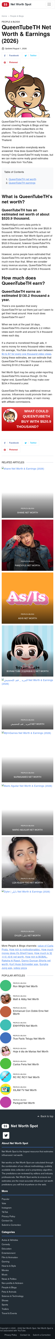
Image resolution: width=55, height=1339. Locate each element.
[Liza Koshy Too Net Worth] (27, 862)
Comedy (6, 1244)
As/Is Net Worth (27, 618)
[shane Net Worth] (27, 492)
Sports (5, 1304)
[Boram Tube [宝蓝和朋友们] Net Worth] (27, 651)
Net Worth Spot (20, 4)
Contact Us (7, 1220)
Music (4, 1274)
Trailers (5, 1308)
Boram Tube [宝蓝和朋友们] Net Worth (28, 671)
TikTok (5, 1211)
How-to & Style (9, 1265)
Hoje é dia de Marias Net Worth (30, 1051)
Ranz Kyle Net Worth (27, 565)
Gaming (5, 1261)
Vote (4, 1203)
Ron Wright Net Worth (25, 986)
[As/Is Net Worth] (27, 598)
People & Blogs (17, 16)
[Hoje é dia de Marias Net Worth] (5, 1050)
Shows (5, 1300)
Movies (5, 1270)
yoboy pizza (20, 968)
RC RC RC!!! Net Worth (26, 1077)
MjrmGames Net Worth (27, 777)
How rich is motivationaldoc (24, 949)
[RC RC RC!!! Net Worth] (5, 1076)
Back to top (46, 1116)
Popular (5, 1198)
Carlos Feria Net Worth (26, 1064)
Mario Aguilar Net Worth (27, 829)
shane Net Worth (27, 512)
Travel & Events (9, 1313)
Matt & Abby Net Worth (26, 999)
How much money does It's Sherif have (27, 951)
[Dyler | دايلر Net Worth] (27, 915)
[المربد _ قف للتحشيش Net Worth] (27, 703)
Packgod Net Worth (24, 1103)
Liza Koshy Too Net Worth (27, 882)
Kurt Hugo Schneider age (23, 964)
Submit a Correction (11, 1224)
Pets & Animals (9, 1291)
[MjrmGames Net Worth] (27, 756)
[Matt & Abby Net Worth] (5, 998)
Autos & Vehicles (10, 1239)
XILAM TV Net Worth (25, 1090)
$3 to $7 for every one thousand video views (26, 354)
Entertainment (8, 1252)
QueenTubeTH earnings (22, 182)
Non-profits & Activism (12, 1282)
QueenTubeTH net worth (22, 179)
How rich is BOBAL (36, 956)
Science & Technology (13, 1295)
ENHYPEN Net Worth (25, 1025)
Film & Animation (10, 1257)
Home (4, 16)
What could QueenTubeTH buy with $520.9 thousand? (33, 419)
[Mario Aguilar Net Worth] (27, 809)
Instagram (7, 1207)
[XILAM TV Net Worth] (5, 1089)
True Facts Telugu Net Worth (29, 1038)
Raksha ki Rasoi (11, 960)
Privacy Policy (8, 1216)
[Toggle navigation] (49, 4)
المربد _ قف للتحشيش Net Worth (27, 724)
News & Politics (9, 1278)
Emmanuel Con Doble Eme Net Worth (30, 1012)
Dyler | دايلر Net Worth (27, 935)
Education (7, 1248)
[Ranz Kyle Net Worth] (27, 545)
